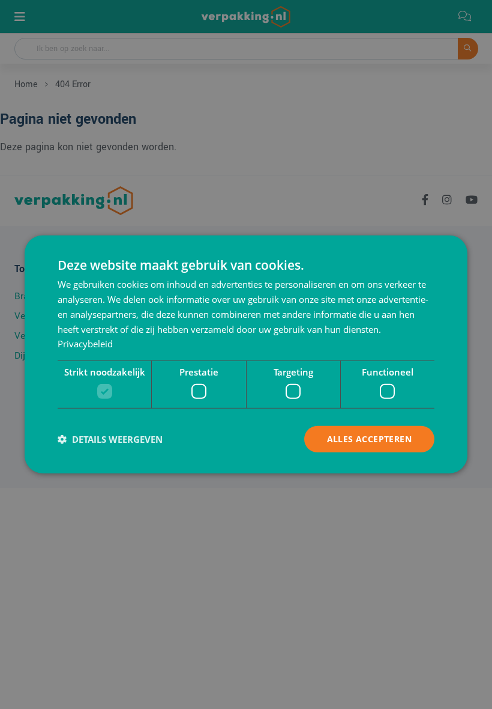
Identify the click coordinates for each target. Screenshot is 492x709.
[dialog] (246, 354)
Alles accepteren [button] (369, 438)
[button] (110, 439)
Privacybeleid (85, 344)
